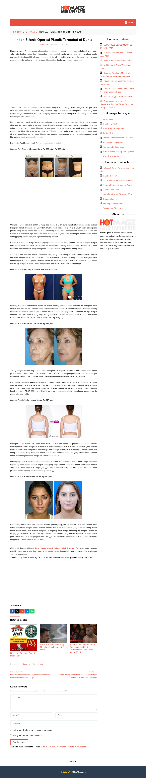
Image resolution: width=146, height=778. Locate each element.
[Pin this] (22, 611)
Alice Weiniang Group (113, 142)
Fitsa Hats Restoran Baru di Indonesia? (22, 654)
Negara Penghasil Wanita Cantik (118, 185)
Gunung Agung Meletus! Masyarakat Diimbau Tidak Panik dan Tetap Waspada (116, 104)
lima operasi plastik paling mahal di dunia (54, 548)
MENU (131, 23)
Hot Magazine (24, 664)
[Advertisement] (53, 83)
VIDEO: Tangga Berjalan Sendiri (118, 96)
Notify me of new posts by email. (27, 735)
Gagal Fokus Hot (110, 199)
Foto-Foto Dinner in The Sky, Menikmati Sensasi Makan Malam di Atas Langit (30, 675)
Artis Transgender (111, 156)
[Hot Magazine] (73, 9)
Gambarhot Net (110, 176)
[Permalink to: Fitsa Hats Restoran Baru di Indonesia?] (23, 637)
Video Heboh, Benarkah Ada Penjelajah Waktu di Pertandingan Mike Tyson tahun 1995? (83, 648)
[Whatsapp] (32, 611)
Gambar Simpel (110, 124)
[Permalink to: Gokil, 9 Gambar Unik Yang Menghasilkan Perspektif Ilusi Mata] (53, 633)
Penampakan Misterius (113, 203)
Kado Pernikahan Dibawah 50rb (117, 194)
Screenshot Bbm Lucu (113, 208)
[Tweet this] (17, 611)
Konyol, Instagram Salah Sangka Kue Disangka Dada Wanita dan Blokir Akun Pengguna (77, 675)
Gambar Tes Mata (111, 189)
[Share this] (12, 611)
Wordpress (108, 119)
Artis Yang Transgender (114, 128)
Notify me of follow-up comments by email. (32, 730)
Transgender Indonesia (113, 147)
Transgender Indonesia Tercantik (118, 137)
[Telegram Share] (27, 611)
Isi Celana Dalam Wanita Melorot (118, 180)
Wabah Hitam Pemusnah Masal (118, 60)
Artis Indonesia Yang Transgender (118, 151)
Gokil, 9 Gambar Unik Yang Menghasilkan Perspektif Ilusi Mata (53, 647)
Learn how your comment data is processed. (66, 746)
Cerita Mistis (108, 133)
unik (41, 664)
